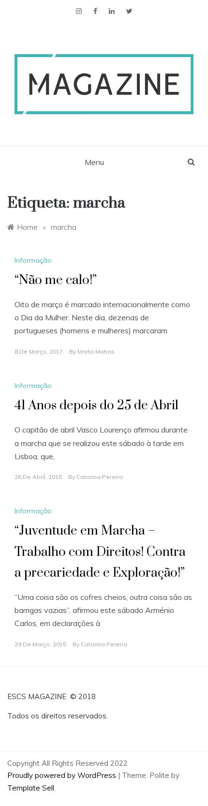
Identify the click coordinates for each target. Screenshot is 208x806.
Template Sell (30, 787)
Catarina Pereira (99, 476)
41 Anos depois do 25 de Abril (96, 406)
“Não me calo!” (56, 280)
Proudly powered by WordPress (62, 775)
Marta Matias (96, 351)
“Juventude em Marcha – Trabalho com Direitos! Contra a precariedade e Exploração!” (100, 552)
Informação (33, 260)
